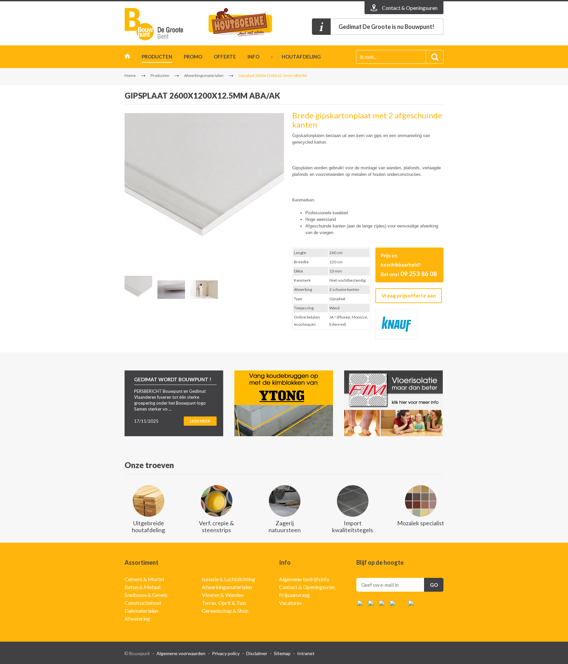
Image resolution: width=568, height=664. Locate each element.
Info (253, 56)
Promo (193, 56)
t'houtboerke (246, 24)
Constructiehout (143, 603)
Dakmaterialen (141, 610)
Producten (157, 56)
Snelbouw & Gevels (146, 595)
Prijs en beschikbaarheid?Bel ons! (409, 264)
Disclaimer (256, 653)
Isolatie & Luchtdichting (228, 579)
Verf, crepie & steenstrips (216, 526)
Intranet (306, 653)
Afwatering (137, 618)
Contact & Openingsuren (307, 587)
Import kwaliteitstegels (352, 526)
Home (127, 58)
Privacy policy (226, 653)
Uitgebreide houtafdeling (148, 526)
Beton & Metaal (142, 587)
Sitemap (282, 653)
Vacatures (290, 603)
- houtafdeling (296, 56)
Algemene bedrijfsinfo (304, 579)
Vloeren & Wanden (223, 595)
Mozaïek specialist (420, 523)
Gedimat (162, 24)
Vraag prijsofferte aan (408, 295)
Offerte (225, 56)
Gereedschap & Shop (225, 610)
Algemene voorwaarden (180, 653)
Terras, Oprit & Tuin (224, 603)
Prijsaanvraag (294, 595)
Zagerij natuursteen (285, 526)
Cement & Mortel (144, 579)
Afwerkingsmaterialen (204, 75)
